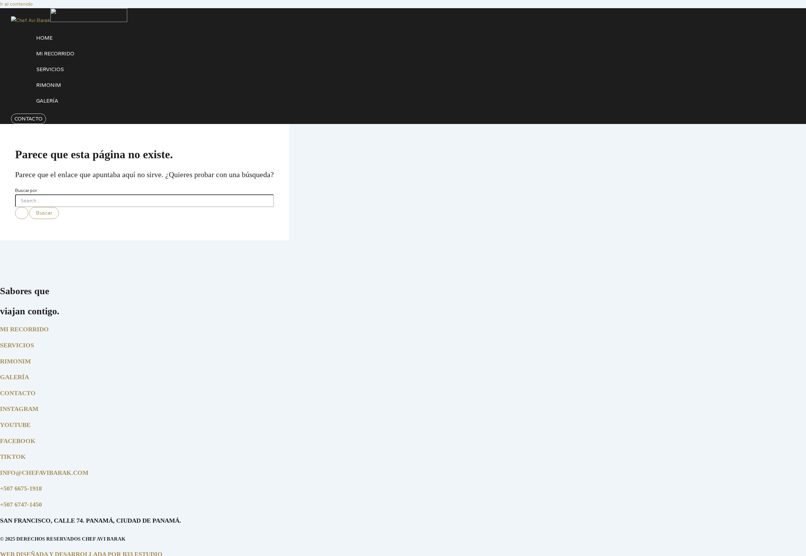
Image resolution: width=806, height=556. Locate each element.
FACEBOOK (18, 440)
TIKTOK (13, 456)
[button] (28, 119)
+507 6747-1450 (21, 504)
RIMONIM (15, 361)
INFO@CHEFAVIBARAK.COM (44, 472)
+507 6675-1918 (21, 488)
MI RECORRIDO (24, 329)
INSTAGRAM (19, 408)
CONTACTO (18, 393)
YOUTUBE (15, 424)
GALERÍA (14, 376)
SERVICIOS (17, 345)
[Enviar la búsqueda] (21, 213)
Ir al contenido (16, 4)
